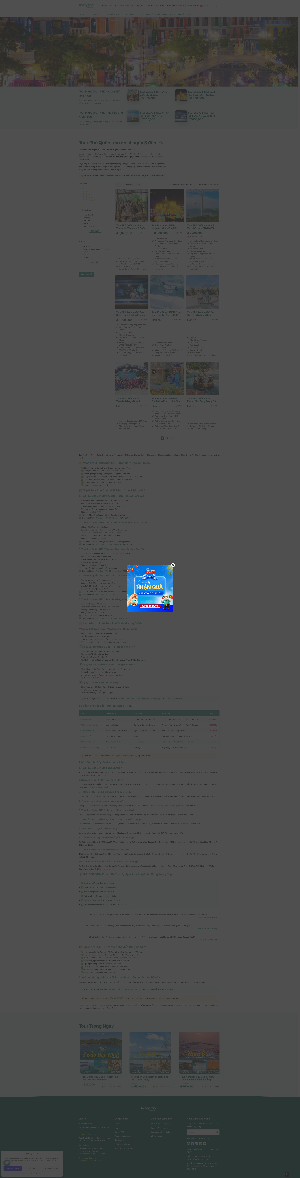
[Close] (173, 565)
